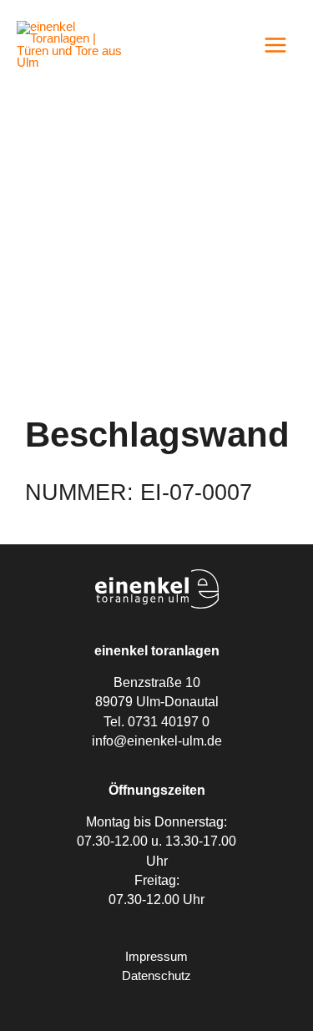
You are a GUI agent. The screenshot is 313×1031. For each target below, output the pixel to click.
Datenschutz (156, 976)
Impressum (156, 956)
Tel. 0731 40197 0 (156, 722)
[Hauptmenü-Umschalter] (275, 45)
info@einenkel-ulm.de (157, 741)
